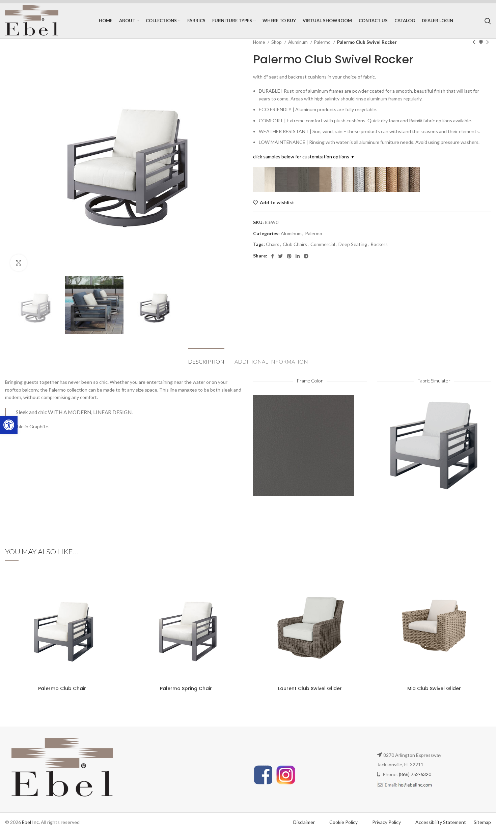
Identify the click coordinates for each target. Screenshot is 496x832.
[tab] (206, 358)
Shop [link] (277, 42)
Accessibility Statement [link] (440, 822)
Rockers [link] (379, 244)
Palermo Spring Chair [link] (186, 688)
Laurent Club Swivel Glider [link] (310, 688)
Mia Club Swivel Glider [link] (434, 688)
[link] (9, 425)
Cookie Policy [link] (344, 822)
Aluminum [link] (298, 42)
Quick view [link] (114, 609)
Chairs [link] (272, 244)
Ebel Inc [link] (30, 822)
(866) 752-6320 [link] (415, 774)
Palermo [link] (323, 42)
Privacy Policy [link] (387, 822)
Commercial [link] (322, 244)
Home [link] (259, 42)
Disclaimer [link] (304, 822)
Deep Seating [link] (352, 244)
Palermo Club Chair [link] (62, 688)
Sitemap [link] (482, 822)
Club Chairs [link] (295, 244)
